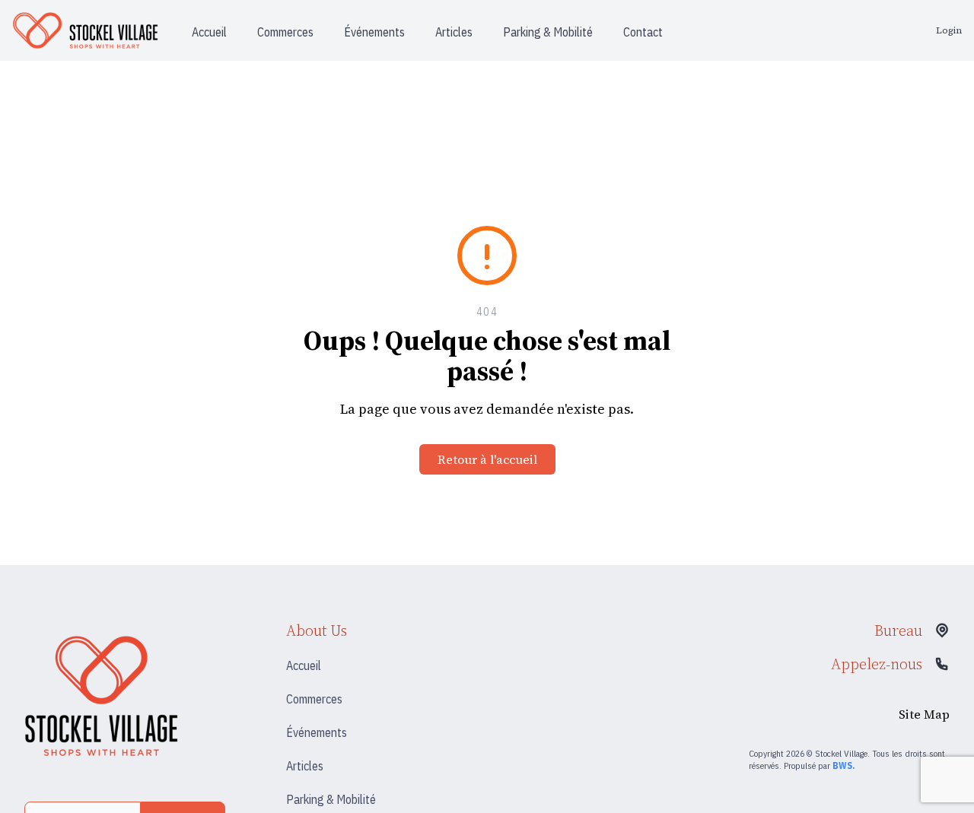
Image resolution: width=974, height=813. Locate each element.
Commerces (314, 699)
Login (949, 30)
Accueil (303, 665)
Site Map (924, 714)
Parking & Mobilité (331, 799)
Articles (304, 765)
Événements (316, 732)
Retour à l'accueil (487, 459)
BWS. (843, 765)
